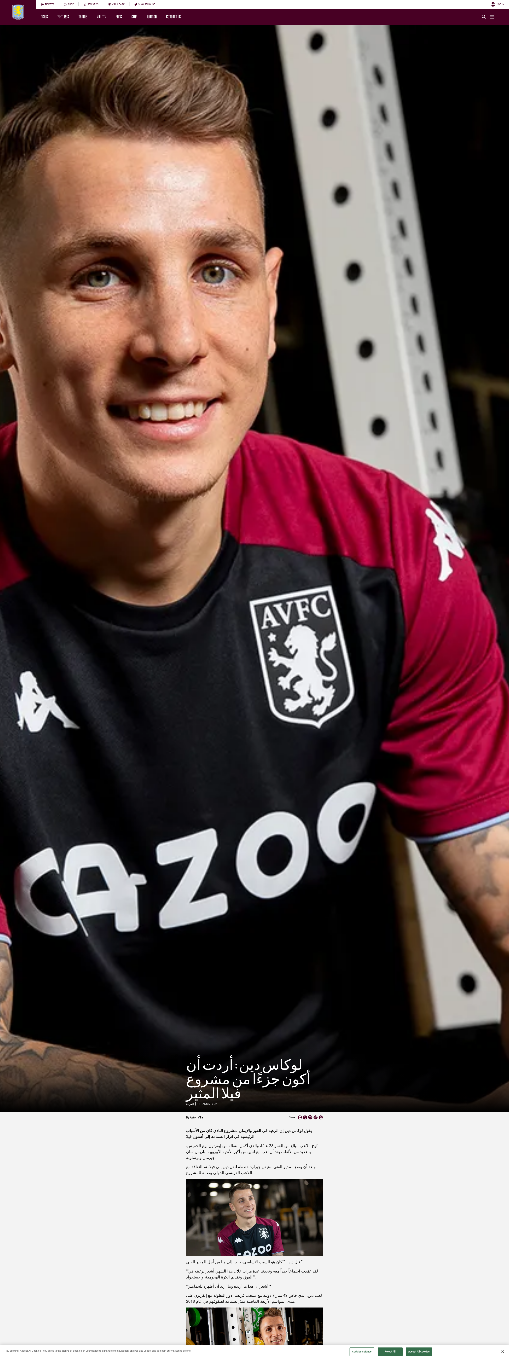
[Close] (502, 1351)
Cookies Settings (362, 1351)
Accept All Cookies (419, 1351)
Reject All (390, 1351)
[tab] (47, 4)
